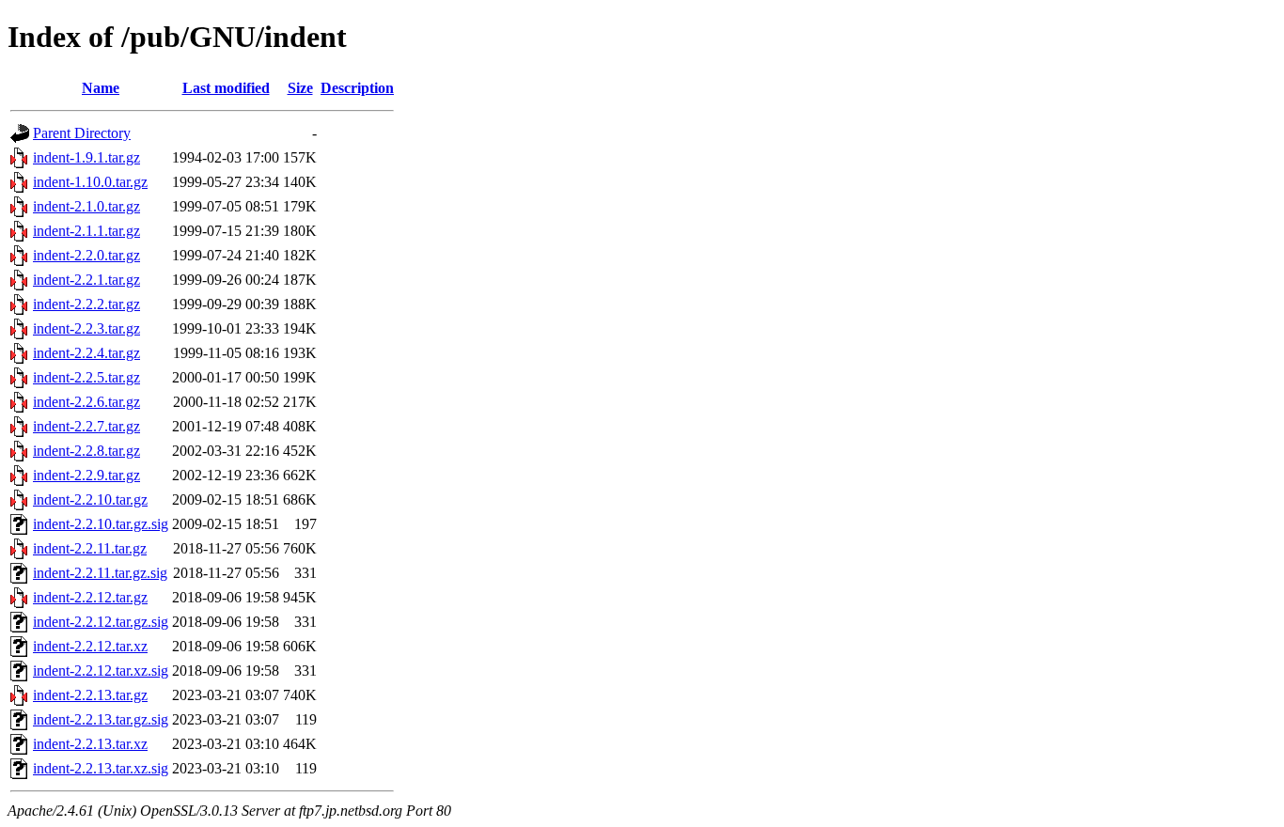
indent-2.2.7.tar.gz (86, 426)
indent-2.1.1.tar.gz (86, 231)
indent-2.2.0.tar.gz (86, 255)
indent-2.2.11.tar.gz (90, 548)
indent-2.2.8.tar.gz (86, 451)
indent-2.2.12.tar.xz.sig (100, 671)
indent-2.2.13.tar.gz (90, 695)
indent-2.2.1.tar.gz (86, 280)
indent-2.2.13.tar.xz (90, 744)
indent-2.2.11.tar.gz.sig (100, 573)
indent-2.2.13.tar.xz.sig (100, 768)
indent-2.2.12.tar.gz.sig (100, 622)
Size (300, 88)
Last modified (226, 88)
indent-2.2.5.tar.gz (86, 377)
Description (357, 88)
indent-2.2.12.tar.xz (90, 646)
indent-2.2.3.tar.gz (86, 328)
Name (100, 88)
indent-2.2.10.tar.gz (90, 499)
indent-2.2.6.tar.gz (86, 402)
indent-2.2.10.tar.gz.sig (100, 524)
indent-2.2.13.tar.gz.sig (100, 719)
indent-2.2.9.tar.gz (86, 475)
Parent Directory (82, 133)
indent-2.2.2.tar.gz (86, 304)
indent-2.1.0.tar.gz (86, 206)
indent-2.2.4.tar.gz (86, 353)
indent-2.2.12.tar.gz (90, 597)
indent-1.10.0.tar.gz (90, 182)
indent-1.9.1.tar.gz (86, 157)
